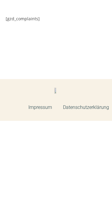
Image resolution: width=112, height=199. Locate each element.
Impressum (40, 107)
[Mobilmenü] (102, 17)
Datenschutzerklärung (86, 107)
